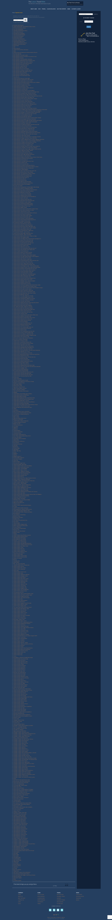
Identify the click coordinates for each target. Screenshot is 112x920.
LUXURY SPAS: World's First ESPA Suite (21, 395)
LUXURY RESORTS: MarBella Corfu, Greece (22, 85)
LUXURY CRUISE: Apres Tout (19, 671)
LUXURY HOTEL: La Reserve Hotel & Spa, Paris (22, 199)
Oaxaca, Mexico (16, 562)
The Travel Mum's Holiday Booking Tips (21, 414)
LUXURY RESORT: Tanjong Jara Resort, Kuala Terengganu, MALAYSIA (27, 140)
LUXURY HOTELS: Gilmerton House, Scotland (22, 195)
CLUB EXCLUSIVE (51, 8)
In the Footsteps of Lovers (18, 592)
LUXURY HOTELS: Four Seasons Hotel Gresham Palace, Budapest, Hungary (28, 287)
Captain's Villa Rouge (17, 378)
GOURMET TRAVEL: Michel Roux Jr (20, 748)
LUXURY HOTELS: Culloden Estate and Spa (21, 221)
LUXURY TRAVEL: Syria (17, 653)
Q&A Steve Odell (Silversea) (18, 713)
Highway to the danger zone (18, 502)
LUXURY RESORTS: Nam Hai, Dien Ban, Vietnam (22, 153)
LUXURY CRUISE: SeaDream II (19, 668)
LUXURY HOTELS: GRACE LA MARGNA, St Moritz (23, 188)
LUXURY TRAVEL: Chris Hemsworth (20, 838)
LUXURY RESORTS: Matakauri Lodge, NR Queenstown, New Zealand (26, 132)
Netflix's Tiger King (17, 450)
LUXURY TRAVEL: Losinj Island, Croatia (21, 467)
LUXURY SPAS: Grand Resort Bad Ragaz (21, 403)
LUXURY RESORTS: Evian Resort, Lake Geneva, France (24, 102)
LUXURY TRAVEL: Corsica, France (20, 555)
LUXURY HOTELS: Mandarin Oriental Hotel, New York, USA (25, 268)
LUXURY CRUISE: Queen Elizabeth (20, 686)
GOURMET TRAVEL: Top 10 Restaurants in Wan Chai (23, 480)
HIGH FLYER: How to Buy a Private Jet (20, 797)
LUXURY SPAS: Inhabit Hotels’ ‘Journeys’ (21, 400)
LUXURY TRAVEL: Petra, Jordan (19, 567)
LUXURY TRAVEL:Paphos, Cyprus (20, 620)
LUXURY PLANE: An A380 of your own (20, 486)
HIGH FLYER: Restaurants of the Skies (20, 782)
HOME (19, 894)
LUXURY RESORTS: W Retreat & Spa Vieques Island (23, 143)
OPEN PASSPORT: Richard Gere (19, 819)
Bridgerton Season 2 (17, 456)
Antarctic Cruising (16, 717)
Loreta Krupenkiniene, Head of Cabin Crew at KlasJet (23, 850)
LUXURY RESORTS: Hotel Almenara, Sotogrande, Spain (24, 128)
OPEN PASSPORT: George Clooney (20, 834)
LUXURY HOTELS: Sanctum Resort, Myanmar (22, 328)
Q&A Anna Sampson (17, 876)
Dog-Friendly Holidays (17, 384)
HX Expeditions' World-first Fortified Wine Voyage (23, 657)
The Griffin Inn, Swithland (18, 729)
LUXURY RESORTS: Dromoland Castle (20, 163)
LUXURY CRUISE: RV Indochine (19, 665)
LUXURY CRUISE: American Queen (20, 701)
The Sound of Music (17, 433)
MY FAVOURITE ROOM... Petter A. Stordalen (22, 234)
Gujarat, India (16, 570)
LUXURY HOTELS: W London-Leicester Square (22, 289)
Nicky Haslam (16, 856)
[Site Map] (54, 914)
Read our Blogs (82, 39)
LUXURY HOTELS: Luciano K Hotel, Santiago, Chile (23, 332)
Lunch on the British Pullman (19, 724)
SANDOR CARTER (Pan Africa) (19, 44)
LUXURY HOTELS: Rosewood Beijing (20, 321)
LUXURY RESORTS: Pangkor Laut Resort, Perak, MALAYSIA (25, 138)
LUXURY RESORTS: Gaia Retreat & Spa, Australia (23, 158)
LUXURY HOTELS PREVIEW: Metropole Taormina (23, 308)
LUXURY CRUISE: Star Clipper (19, 683)
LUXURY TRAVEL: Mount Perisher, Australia (22, 535)
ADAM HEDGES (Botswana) (18, 41)
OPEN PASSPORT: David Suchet (19, 827)
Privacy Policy (53, 917)
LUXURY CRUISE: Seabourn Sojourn (20, 684)
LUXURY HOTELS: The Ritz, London (20, 313)
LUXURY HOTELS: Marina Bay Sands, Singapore (22, 305)
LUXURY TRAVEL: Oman (18, 573)
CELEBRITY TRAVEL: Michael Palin (20, 824)
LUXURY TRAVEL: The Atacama (19, 585)
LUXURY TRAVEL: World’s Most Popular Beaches (23, 648)
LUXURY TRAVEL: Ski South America (20, 536)
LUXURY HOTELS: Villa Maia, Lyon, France (21, 351)
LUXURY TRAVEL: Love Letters (19, 616)
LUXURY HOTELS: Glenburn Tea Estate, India (22, 316)
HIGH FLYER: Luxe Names (18, 798)
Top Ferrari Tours (16, 503)
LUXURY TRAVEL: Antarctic (18, 566)
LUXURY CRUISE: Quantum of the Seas (21, 677)
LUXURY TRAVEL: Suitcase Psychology (20, 490)
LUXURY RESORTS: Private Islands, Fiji (21, 177)
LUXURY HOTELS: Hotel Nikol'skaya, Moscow (22, 223)
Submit (88, 26)
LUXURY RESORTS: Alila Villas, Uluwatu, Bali (22, 123)
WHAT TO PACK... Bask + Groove (20, 469)
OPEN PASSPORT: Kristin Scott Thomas (21, 849)
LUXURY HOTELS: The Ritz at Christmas (21, 325)
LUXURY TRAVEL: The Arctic (19, 641)
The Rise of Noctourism (18, 425)
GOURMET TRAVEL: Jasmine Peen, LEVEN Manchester (24, 766)
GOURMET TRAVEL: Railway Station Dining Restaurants (24, 733)
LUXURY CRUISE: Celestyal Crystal (20, 694)
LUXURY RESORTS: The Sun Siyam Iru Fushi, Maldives (24, 90)
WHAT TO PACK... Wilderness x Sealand (21, 471)
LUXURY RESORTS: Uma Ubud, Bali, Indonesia (22, 116)
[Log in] (56, 914)
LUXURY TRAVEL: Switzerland (19, 569)
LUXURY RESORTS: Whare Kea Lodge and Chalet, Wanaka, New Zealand (27, 120)
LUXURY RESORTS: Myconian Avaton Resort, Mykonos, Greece (25, 166)
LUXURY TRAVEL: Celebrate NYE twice (21, 626)
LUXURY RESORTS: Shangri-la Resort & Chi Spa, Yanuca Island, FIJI (26, 146)
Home (13, 12)
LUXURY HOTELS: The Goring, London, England (22, 215)
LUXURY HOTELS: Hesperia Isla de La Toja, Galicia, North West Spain (26, 267)
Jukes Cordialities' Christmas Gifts (20, 728)
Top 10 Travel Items (17, 809)
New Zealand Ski (16, 513)
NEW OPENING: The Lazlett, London (20, 55)
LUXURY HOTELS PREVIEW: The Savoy (21, 294)
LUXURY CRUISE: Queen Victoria (19, 699)
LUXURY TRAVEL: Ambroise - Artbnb (20, 642)
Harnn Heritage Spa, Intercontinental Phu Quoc (22, 407)
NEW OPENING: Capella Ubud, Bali (20, 66)
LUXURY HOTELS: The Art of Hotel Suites (21, 359)
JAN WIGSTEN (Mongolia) (18, 36)
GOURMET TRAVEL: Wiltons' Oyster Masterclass (23, 770)
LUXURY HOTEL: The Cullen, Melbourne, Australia (23, 295)
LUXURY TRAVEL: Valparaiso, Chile (20, 584)
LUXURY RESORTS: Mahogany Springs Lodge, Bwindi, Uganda (25, 121)
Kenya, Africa (15, 521)
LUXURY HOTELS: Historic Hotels (20, 329)
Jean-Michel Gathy (17, 857)
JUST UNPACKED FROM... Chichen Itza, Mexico (22, 512)
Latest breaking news (83, 40)
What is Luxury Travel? (17, 805)
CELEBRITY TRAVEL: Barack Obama (20, 845)
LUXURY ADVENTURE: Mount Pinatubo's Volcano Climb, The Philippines (27, 494)
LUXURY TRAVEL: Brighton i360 (19, 605)
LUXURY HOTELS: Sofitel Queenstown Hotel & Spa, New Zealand (26, 302)
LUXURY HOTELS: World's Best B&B (20, 358)
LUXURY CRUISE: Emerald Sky (19, 667)
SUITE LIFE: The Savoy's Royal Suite (20, 339)
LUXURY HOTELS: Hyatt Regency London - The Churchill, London (26, 265)
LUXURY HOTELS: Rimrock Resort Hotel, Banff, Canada (24, 291)
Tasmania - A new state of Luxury (19, 540)
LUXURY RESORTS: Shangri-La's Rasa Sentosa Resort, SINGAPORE (26, 112)
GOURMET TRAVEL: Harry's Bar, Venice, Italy (22, 756)
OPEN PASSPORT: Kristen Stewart (20, 831)
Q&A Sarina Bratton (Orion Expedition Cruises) (22, 715)
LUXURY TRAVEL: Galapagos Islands (20, 575)
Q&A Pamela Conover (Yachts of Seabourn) (21, 714)
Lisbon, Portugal (16, 522)
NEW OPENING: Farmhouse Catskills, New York (22, 70)
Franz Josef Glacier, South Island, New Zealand (22, 607)
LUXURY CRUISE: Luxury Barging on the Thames (22, 696)
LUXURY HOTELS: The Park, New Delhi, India (22, 373)
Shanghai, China (16, 518)
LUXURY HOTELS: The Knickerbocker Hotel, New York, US (24, 248)
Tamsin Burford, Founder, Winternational (21, 873)
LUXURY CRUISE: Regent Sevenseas (20, 662)
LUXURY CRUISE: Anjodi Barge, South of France (22, 690)
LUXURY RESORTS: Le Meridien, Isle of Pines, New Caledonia (25, 147)
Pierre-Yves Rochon (17, 869)
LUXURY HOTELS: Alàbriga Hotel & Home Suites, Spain (24, 365)
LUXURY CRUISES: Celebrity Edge (20, 698)
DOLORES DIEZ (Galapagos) (19, 33)
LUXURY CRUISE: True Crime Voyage (20, 658)
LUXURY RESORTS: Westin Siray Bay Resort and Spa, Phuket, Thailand (27, 117)
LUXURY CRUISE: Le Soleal (18, 664)
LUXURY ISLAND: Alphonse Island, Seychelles (22, 181)
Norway (14, 452)
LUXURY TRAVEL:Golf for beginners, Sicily (21, 510)
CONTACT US (21, 900)
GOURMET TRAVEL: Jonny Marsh (20, 764)
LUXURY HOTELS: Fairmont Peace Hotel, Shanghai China (24, 278)
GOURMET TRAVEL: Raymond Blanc (20, 745)
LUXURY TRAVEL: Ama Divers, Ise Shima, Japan (22, 594)
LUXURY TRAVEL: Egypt (18, 554)
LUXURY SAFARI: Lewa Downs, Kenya (20, 86)
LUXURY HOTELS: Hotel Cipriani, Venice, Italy (22, 229)
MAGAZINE (78, 898)
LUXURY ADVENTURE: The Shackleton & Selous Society (24, 26)
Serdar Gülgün (16, 854)
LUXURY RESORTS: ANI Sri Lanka (20, 180)
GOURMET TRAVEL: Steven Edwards (20, 769)
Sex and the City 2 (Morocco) (18, 441)
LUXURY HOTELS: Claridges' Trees (20, 367)
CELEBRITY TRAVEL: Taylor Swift (19, 812)
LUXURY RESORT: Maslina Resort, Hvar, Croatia (22, 81)
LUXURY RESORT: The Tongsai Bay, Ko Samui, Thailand (24, 173)
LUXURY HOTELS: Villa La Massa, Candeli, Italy (22, 259)
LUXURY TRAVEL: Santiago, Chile (19, 586)
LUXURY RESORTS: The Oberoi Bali (20, 89)
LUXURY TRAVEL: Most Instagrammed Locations (22, 622)
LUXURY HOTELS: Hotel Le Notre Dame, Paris (22, 310)
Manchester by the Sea (17, 444)
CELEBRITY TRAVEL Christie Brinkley (20, 842)
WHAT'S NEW (34, 8)
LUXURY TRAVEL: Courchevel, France (20, 630)
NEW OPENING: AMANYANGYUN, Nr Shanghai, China (24, 60)
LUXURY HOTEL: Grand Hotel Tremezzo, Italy (22, 342)
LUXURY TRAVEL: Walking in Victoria (20, 482)
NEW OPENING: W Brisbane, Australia (21, 64)
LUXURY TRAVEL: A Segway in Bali (20, 524)
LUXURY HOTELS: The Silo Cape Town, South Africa (23, 346)
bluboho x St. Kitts (16, 423)
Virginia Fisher (16, 861)
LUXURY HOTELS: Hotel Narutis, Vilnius (21, 355)
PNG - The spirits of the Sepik (19, 563)
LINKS (19, 901)
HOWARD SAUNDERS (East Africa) (20, 30)
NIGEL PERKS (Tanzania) (18, 32)
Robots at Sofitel (16, 461)
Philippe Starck (16, 871)
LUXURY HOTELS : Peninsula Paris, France (21, 211)
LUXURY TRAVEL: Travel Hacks (19, 637)
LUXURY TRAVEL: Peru (17, 654)
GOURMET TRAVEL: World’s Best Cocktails (22, 771)
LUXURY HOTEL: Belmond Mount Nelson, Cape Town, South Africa (26, 354)
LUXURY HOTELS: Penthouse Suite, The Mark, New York (24, 357)
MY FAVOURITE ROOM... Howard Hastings (21, 222)
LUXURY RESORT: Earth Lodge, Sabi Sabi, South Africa (23, 154)
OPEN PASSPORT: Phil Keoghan (19, 537)
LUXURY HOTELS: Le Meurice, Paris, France (21, 206)
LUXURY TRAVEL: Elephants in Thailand (21, 634)
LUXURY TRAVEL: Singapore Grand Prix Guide (22, 603)
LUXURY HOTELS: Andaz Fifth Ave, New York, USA (23, 240)
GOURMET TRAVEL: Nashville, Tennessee (21, 755)
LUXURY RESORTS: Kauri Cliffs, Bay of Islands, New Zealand (25, 134)
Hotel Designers (16, 851)
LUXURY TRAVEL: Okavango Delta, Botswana (22, 543)
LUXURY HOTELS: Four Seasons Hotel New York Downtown (25, 189)
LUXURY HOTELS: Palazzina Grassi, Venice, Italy (22, 318)
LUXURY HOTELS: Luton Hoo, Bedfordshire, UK (22, 323)
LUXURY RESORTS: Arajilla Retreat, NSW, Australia (23, 79)
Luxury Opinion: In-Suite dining (19, 514)
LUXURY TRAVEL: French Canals (19, 571)
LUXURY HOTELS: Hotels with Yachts (20, 197)
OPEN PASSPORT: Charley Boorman (20, 823)
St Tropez (15, 506)
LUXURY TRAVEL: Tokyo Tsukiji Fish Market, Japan (23, 593)
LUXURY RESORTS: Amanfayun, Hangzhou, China (23, 144)
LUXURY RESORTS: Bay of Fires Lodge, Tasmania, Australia (24, 94)
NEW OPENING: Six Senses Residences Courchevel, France (25, 56)
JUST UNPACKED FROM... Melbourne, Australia (22, 306)
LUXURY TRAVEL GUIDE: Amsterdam (20, 507)
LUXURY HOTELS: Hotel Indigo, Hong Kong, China (23, 233)
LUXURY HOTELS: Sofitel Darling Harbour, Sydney (23, 361)
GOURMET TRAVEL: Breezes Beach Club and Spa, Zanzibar (24, 758)
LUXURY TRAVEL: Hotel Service (19, 611)
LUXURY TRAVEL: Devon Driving (19, 609)
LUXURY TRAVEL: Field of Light (19, 582)
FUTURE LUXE (60, 903)
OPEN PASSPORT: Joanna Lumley (20, 813)
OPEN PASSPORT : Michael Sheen (20, 846)
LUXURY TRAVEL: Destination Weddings (21, 495)
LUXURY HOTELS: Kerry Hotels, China (21, 245)
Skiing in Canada (16, 532)
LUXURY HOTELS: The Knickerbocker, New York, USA (23, 331)
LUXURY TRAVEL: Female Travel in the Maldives (22, 465)
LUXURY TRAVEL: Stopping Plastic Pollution (21, 623)
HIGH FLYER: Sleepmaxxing (18, 783)
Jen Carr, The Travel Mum (18, 808)
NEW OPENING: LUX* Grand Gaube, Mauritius (22, 63)
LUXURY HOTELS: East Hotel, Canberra (21, 362)
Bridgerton (15, 453)
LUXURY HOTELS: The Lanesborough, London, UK (23, 327)
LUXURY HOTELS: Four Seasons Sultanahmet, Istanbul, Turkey (25, 208)
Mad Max (15, 454)
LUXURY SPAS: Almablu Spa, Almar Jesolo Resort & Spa (24, 397)
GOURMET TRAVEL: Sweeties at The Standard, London (24, 774)
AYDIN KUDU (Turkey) (17, 37)
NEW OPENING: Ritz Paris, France (20, 67)
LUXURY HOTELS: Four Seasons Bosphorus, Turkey (23, 210)
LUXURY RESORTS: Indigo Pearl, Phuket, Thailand (23, 150)
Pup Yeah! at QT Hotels (17, 185)
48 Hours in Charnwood (18, 419)
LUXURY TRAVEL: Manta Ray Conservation (21, 472)
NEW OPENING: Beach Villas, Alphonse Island (22, 71)
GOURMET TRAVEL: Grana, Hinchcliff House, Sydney (23, 763)
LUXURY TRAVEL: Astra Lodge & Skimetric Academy (23, 627)
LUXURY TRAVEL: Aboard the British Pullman (22, 505)
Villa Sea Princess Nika (17, 385)
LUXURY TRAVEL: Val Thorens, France (20, 631)
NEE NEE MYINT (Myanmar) (18, 38)
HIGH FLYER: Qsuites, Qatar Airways (20, 794)
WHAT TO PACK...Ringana (18, 796)
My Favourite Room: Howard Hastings (20, 370)
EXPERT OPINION (41, 900)
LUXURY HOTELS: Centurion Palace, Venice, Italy (22, 261)
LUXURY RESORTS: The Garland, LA (20, 159)
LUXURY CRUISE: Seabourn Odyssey (20, 691)
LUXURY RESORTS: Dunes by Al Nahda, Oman (22, 176)
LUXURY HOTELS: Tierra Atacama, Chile (21, 336)
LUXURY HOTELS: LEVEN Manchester (20, 369)
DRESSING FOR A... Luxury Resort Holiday (21, 499)
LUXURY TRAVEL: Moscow (18, 476)
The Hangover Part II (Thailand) (19, 438)
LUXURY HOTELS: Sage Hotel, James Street (21, 344)
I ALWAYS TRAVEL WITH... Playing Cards (21, 565)
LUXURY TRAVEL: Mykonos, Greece (20, 604)
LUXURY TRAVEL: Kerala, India (19, 652)
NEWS (68, 8)
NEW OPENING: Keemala (18, 57)
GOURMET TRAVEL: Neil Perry (19, 747)
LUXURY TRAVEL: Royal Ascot (19, 624)
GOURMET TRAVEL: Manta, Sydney (20, 760)
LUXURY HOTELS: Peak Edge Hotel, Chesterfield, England (24, 274)
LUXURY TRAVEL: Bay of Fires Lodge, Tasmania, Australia (24, 478)
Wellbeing (15, 392)
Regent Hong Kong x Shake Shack (19, 730)
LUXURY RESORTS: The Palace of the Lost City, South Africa (25, 127)
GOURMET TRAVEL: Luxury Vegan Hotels (21, 762)
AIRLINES (59, 898)
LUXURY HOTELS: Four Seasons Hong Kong (22, 214)
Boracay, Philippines (17, 526)
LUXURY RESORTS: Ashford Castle (20, 162)
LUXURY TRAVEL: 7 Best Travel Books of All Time (23, 643)
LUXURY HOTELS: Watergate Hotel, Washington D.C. (23, 347)
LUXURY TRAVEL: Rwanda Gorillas (20, 556)
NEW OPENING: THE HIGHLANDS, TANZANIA (22, 59)
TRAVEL (44, 8)
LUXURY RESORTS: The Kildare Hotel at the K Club (23, 161)
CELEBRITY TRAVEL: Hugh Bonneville (20, 841)
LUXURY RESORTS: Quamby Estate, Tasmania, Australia (24, 93)
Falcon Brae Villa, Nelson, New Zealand (20, 391)
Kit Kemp (15, 868)
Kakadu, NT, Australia (17, 558)
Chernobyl (15, 445)
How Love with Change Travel (19, 463)
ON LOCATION (60, 901)
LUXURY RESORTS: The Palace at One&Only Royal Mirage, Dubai (26, 91)
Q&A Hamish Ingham (17, 877)
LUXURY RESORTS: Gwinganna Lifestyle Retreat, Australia (24, 142)
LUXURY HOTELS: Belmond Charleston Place (22, 324)
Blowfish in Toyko (16, 516)
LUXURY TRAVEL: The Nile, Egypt (19, 541)
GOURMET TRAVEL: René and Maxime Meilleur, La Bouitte (24, 752)
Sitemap (63, 917)
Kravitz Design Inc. (17, 858)
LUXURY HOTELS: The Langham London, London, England (24, 227)
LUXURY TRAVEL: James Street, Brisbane (21, 597)
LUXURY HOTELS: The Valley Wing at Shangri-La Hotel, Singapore (26, 256)
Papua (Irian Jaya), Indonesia (18, 552)
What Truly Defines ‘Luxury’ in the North (21, 411)
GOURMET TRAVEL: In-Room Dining (20, 775)
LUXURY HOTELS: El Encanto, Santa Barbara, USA (23, 241)
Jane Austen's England (17, 459)
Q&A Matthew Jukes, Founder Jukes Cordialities (22, 807)
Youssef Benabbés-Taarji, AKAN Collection (21, 804)
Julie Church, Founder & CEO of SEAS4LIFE (21, 872)
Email (81, 21)
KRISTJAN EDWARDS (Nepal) (19, 34)
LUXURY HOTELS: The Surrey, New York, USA (22, 376)
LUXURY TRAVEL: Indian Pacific (19, 628)
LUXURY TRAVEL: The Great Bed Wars (21, 473)
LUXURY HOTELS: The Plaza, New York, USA (22, 257)
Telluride (15, 533)
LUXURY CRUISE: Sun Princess (19, 660)
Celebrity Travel (16, 811)
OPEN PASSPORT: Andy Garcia (19, 837)
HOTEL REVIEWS (40, 896)
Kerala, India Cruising (17, 721)
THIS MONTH (40, 901)
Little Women (16, 449)
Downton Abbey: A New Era (18, 457)
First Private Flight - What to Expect (20, 785)
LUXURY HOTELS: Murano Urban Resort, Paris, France (24, 317)
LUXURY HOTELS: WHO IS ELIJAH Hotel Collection (23, 191)
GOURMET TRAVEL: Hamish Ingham (20, 751)
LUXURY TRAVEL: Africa (18, 599)
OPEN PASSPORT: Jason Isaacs (19, 826)
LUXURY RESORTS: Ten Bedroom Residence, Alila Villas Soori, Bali (26, 124)
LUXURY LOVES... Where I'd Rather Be (20, 420)
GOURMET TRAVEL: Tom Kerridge (20, 741)
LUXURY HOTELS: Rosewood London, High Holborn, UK (24, 226)
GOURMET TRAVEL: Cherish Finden (20, 767)
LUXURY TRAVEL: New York (18, 548)
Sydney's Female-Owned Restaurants (20, 737)
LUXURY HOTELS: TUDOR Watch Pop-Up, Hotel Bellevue (24, 196)
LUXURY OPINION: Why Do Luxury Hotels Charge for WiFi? (25, 635)
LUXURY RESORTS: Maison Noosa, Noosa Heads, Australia (25, 108)
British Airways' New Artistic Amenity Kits (21, 781)
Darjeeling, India (16, 560)
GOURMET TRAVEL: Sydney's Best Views (21, 736)
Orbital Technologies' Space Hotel (19, 464)
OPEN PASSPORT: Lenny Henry (19, 835)
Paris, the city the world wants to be (20, 520)
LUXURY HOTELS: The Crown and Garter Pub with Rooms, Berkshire (27, 366)
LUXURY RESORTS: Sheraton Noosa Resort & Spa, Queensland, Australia (27, 95)
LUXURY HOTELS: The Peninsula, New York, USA (23, 374)
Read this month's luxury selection (86, 41)
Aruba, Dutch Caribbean (18, 501)
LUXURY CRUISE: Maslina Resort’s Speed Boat (22, 706)
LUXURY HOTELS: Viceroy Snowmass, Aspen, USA (23, 290)
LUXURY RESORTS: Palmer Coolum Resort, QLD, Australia (24, 113)
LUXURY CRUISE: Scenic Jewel (19, 675)
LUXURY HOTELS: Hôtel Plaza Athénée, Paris (22, 304)
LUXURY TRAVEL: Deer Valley (19, 493)
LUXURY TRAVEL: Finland (18, 646)
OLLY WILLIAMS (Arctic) (18, 29)
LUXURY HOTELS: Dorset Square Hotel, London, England (24, 255)
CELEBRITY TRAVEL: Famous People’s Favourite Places (24, 843)
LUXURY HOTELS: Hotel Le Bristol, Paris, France (22, 279)
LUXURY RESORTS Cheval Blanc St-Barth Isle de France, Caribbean (26, 82)
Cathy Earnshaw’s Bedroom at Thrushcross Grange (23, 381)
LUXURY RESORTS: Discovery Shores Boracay (22, 105)
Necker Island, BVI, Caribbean (19, 389)
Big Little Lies (15, 446)
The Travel (36, 2)
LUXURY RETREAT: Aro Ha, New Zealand (21, 83)
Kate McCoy (15, 866)
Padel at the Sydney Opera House (19, 418)
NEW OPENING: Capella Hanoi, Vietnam (21, 74)
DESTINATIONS (60, 894)
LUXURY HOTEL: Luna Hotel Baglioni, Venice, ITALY (23, 297)
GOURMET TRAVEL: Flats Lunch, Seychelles (22, 773)
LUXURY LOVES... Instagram (18, 639)
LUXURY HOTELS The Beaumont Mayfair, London (23, 203)
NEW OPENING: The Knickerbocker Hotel (21, 75)
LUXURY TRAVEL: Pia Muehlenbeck (20, 638)
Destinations (15, 410)
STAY (39, 8)
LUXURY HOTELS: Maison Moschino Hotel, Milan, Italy (24, 309)
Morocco (15, 559)
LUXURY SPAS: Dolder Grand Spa (19, 396)
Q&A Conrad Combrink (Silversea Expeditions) (22, 711)
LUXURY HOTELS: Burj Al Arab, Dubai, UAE (21, 216)
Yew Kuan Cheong (16, 865)
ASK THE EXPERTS (61, 8)
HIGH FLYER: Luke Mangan (18, 788)
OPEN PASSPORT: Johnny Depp (19, 832)
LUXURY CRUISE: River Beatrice (19, 692)
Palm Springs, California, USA (18, 619)
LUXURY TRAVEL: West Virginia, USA (20, 488)
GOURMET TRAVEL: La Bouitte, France (21, 754)
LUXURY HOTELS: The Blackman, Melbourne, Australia (24, 298)
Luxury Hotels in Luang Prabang (19, 528)
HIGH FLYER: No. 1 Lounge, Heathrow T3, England (23, 789)
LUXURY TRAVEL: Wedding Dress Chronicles (22, 487)
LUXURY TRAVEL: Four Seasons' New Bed (21, 615)
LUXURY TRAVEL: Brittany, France (20, 551)
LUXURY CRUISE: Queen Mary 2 (19, 680)
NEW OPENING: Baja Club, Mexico (20, 72)
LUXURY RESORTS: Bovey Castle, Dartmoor (22, 155)
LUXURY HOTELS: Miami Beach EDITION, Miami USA (23, 200)
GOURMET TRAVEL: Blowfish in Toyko (21, 749)
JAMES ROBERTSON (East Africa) (20, 42)
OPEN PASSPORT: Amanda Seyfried (20, 828)
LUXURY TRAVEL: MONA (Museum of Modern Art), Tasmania (25, 491)
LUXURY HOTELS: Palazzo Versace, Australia (22, 320)
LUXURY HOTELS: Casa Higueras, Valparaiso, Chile (23, 333)
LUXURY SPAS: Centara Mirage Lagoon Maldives (22, 393)
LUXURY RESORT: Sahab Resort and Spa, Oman (22, 174)
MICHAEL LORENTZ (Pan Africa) (19, 40)
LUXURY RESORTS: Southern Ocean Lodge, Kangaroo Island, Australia (27, 149)
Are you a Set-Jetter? (17, 437)
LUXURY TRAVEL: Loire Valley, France (20, 546)
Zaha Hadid (15, 853)
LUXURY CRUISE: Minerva (18, 679)
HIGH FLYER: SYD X (17, 786)
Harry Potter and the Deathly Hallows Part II (22, 435)
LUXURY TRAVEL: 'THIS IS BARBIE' (20, 468)
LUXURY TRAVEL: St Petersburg (19, 618)
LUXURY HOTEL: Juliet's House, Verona (21, 363)
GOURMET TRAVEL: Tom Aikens (19, 744)
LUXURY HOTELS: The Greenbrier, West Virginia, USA (23, 249)
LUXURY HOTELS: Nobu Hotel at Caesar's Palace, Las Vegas (25, 236)
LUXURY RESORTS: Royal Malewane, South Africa (23, 182)
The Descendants (16, 430)
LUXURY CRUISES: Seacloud (18, 705)
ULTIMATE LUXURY (76, 8)
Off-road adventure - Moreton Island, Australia (22, 509)
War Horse (15, 429)
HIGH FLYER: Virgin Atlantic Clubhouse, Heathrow (23, 790)
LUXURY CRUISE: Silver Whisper (19, 709)
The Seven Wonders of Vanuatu (19, 422)
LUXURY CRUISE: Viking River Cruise (20, 676)
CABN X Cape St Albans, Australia (19, 388)
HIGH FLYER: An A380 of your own (20, 792)
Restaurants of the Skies (18, 517)
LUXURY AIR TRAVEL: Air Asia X (19, 497)
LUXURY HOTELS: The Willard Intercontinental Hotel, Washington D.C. (27, 238)
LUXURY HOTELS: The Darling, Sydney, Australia (22, 272)
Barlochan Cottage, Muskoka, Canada (20, 380)
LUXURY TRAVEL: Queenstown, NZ (20, 581)
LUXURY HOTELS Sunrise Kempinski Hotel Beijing (23, 204)
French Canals (16, 718)
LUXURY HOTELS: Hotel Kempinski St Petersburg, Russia (24, 219)
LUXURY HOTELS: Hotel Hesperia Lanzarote (22, 283)
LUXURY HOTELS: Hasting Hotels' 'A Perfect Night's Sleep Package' (26, 187)
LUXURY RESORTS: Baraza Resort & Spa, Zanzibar (23, 172)
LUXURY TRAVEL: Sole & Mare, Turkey (20, 578)
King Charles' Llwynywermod (19, 386)
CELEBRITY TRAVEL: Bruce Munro (20, 839)
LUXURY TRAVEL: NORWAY (19, 645)
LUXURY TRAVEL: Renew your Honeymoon (21, 649)
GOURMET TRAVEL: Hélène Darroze (20, 743)
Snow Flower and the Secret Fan (19, 434)
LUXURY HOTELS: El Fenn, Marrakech (20, 49)
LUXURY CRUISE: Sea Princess (19, 669)
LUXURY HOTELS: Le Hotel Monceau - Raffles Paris (23, 230)
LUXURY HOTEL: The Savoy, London (20, 340)
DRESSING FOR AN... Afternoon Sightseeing (22, 484)
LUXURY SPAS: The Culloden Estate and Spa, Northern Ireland (25, 404)
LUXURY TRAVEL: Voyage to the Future (21, 596)
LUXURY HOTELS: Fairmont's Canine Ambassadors (23, 218)
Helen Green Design (17, 860)
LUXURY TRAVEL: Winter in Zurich (20, 612)
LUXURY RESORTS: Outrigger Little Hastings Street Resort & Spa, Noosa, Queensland (30, 109)
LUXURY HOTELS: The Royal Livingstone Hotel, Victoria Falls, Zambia (26, 284)
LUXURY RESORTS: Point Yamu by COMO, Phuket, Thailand (25, 98)
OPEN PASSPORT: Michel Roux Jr (19, 822)
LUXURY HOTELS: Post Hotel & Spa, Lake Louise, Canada (24, 293)
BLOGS (77, 900)
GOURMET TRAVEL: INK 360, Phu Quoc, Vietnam (23, 739)
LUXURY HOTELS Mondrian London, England (22, 202)
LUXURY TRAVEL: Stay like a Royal (20, 590)
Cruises (14, 656)
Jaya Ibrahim (15, 862)
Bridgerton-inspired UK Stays (19, 382)
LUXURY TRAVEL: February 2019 (19, 633)
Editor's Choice (16, 416)
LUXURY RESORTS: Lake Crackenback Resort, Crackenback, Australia (27, 136)
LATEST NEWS (79, 894)
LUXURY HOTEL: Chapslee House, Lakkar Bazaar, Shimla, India (25, 314)
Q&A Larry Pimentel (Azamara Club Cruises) (22, 688)
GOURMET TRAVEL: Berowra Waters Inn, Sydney (23, 725)
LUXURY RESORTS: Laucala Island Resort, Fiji (22, 100)
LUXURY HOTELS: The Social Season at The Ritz (22, 352)
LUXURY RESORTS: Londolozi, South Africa (21, 151)
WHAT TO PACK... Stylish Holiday (19, 483)
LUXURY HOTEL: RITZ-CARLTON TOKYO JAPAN (23, 343)
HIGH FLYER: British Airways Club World (21, 793)
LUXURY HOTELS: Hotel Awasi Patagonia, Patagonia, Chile (24, 335)
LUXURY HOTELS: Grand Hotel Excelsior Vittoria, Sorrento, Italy (25, 260)
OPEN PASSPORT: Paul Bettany (19, 830)
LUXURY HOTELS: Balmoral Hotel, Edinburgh (22, 244)
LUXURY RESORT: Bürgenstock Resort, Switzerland (23, 168)
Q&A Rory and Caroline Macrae (19, 672)
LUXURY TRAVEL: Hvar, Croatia (19, 614)
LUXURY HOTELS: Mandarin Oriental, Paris (21, 282)
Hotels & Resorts (16, 48)
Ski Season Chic (16, 529)
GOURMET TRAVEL (61, 896)
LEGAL (19, 903)
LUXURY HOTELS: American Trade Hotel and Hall (22, 225)
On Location (15, 426)
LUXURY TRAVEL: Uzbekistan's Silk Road (21, 574)
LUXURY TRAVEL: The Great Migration (21, 589)
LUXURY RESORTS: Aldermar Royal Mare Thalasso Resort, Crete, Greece (27, 157)
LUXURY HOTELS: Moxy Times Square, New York (23, 348)
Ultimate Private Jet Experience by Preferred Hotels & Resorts (25, 52)
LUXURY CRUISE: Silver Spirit (19, 687)
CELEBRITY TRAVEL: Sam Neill (19, 815)
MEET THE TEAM (21, 898)
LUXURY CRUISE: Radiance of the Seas (20, 682)
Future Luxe (15, 460)
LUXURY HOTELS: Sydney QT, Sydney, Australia (22, 252)
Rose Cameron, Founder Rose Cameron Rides (22, 803)
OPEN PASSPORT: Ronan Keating (19, 817)
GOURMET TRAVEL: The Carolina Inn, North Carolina (24, 777)
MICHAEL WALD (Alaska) (18, 25)
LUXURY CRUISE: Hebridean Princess (20, 703)
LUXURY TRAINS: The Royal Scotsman (20, 250)
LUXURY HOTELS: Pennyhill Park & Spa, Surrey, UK (23, 371)
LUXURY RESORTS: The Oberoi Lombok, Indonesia (23, 87)
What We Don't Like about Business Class (21, 779)
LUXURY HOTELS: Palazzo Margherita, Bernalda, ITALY (24, 264)
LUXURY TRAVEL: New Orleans (19, 577)
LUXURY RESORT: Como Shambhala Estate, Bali (22, 115)
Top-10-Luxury (16, 415)
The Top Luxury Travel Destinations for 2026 (22, 412)
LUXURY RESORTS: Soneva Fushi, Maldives (21, 184)
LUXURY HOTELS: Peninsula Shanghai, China (22, 276)
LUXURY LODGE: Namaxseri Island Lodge (21, 78)
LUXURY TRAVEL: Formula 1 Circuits (20, 650)
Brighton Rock (16, 439)
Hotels (14, 51)
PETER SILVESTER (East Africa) (19, 27)
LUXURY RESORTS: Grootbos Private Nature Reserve (24, 165)
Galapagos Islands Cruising (18, 720)
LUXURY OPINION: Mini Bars (19, 601)
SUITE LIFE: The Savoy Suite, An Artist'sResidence (23, 338)
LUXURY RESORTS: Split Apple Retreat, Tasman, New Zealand (25, 131)
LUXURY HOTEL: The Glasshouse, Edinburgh (22, 193)
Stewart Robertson (17, 864)
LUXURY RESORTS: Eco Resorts (19, 178)
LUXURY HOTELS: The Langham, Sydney (21, 237)
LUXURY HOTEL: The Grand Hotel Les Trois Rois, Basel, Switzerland (26, 350)
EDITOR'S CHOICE (80, 896)
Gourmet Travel (16, 722)
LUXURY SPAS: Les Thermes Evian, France (21, 405)
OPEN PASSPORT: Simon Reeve (19, 820)
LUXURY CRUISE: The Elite (18, 702)
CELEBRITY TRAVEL (61, 900)
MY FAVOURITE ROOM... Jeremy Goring (21, 231)
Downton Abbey (16, 448)
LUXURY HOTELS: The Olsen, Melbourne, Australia (23, 299)
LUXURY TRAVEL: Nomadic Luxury (20, 475)
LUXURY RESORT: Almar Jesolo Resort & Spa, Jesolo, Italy (24, 170)
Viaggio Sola (15, 427)
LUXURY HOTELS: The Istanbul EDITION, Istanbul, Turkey (25, 286)
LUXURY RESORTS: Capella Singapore (20, 169)
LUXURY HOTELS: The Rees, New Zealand (21, 301)
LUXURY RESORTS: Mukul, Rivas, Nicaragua (22, 106)
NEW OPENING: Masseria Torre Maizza (21, 68)
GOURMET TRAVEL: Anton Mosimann (21, 740)
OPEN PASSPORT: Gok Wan (18, 847)
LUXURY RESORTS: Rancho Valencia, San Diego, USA (23, 97)
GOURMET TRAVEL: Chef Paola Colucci (21, 732)
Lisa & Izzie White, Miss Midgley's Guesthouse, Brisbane (24, 875)
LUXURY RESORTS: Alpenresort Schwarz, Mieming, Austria (24, 104)
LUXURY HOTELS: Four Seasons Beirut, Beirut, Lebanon (24, 270)
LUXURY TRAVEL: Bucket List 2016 (20, 580)
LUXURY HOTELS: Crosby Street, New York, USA (22, 312)
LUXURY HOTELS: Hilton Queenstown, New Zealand (23, 275)
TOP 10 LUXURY (40, 894)
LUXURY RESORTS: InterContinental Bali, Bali (22, 125)
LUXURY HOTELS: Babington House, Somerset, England (24, 280)
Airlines (14, 778)
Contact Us (58, 917)
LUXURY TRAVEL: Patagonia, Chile (20, 588)
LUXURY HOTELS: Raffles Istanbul (20, 207)
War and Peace (16, 442)
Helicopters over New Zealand (19, 531)
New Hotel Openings (17, 53)
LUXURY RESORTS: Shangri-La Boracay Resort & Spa (23, 129)
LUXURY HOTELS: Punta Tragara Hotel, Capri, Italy (23, 263)
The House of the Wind (17, 431)
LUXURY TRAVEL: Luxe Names (19, 498)
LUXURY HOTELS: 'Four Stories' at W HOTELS (22, 253)
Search (95, 14)
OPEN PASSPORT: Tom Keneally (19, 539)
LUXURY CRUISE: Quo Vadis (19, 707)
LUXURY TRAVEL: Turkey (18, 547)
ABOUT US (20, 896)
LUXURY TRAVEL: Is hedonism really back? (21, 479)
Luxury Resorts (16, 76)
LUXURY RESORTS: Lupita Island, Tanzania (21, 135)
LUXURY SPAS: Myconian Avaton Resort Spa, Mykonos (24, 401)
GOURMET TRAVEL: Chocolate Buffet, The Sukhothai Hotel (25, 759)
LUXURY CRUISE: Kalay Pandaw (19, 710)
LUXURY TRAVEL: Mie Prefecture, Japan (21, 608)
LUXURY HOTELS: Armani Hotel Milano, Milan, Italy (23, 271)
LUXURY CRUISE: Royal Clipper (19, 673)
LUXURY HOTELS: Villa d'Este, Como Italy (21, 246)
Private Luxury (16, 377)
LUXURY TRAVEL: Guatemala (19, 550)
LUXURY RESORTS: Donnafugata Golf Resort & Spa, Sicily (24, 119)
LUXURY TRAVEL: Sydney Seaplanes (20, 600)
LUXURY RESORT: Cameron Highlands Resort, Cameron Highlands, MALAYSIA (28, 139)
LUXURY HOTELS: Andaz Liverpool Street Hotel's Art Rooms (25, 212)
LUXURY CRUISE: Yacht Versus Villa (20, 661)
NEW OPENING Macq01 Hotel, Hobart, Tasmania (23, 61)
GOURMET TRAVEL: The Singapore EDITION (22, 735)
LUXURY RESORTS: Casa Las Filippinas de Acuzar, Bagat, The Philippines (27, 110)
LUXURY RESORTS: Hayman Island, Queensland (22, 101)
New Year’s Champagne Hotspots (19, 726)
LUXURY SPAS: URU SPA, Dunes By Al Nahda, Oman (23, 399)
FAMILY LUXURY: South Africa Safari (20, 525)
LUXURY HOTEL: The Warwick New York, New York (23, 242)
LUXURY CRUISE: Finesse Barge (19, 695)
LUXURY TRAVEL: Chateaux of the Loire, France (22, 544)
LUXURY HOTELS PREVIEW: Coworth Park (21, 192)
